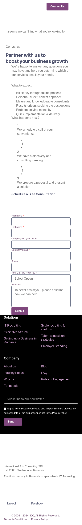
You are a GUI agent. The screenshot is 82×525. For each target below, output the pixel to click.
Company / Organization (24, 238)
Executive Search (16, 332)
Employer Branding (54, 346)
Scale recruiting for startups (53, 327)
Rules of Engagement (55, 379)
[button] (73, 6)
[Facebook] (37, 498)
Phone (14, 261)
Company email (19, 250)
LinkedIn (12, 503)
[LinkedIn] (12, 498)
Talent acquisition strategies (53, 337)
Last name (17, 227)
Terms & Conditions (15, 519)
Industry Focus (14, 372)
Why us (9, 379)
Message (16, 284)
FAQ (44, 372)
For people (11, 385)
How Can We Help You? (24, 272)
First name (17, 215)
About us (10, 366)
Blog (44, 366)
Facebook (37, 503)
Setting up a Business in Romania (20, 340)
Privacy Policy (39, 519)
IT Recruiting (12, 325)
